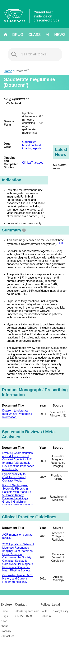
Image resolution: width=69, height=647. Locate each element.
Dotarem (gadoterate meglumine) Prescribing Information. (17, 414)
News (60, 34)
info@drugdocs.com (27, 610)
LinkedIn (45, 615)
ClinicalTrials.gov (32, 162)
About (4, 625)
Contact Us (7, 635)
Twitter (44, 610)
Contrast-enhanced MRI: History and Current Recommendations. (17, 578)
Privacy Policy (60, 610)
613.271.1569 (23, 615)
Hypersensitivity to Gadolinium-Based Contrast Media (13, 477)
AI (47, 34)
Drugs (4, 615)
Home (8, 71)
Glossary (6, 630)
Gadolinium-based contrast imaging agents (31, 145)
